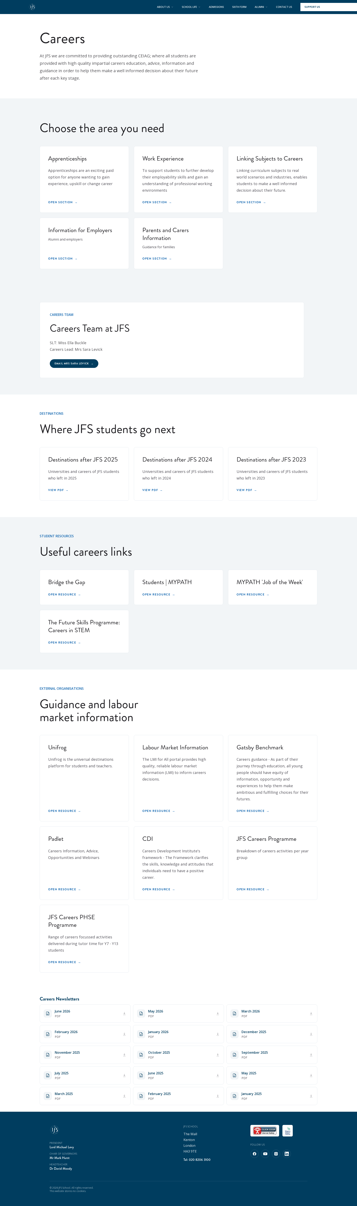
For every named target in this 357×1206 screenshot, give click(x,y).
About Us (163, 7)
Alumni (259, 7)
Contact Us (284, 7)
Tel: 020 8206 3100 (197, 1159)
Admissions (216, 7)
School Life (189, 7)
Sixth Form (239, 7)
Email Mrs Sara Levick (74, 363)
